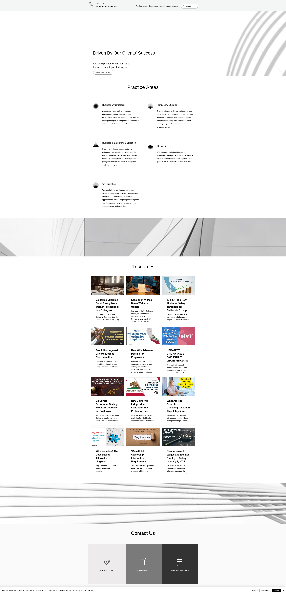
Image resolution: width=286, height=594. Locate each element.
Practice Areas (141, 6)
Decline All (265, 590)
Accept (276, 590)
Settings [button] (255, 590)
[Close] (283, 590)
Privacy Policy (88, 590)
